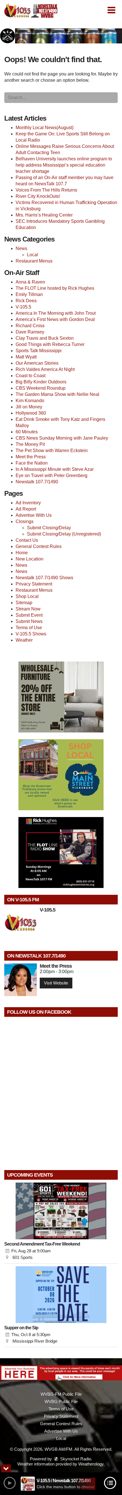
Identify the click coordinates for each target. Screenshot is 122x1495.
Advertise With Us (34, 515)
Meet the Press (31, 456)
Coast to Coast (30, 375)
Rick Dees (26, 300)
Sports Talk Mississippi (39, 350)
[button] (111, 10)
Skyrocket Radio (75, 1458)
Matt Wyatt (26, 356)
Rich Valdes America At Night (45, 369)
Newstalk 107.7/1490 (37, 481)
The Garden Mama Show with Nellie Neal (57, 394)
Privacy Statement (34, 583)
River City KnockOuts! (38, 196)
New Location (29, 559)
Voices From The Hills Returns (46, 190)
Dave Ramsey (30, 331)
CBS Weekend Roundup (41, 388)
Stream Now (28, 608)
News (21, 248)
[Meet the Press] (20, 979)
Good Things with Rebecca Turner (50, 344)
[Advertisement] (61, 35)
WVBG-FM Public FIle (61, 1394)
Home (22, 552)
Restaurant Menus (34, 261)
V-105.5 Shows (31, 633)
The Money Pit (30, 444)
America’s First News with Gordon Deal (55, 319)
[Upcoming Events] (61, 1211)
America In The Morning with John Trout (56, 313)
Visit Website (56, 982)
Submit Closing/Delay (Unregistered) (64, 534)
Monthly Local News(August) (44, 127)
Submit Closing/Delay (49, 527)
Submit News (29, 621)
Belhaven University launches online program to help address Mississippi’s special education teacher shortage (64, 165)
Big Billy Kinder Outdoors (41, 381)
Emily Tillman (29, 294)
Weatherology (91, 1464)
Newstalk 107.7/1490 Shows (44, 577)
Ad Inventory (28, 502)
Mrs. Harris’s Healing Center (44, 215)
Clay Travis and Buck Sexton (45, 338)
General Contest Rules (39, 546)
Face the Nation (32, 463)
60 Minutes (27, 431)
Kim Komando (30, 400)
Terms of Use (29, 627)
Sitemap (24, 602)
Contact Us (27, 540)
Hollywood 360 (31, 413)
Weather (24, 640)
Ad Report (26, 509)
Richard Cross (30, 325)
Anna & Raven (30, 282)
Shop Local (27, 596)
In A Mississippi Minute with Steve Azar (55, 469)
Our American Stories (37, 363)
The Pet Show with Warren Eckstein (52, 450)
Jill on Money (29, 406)
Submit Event (29, 615)
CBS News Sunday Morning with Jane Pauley (62, 438)
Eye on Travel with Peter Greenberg (51, 475)
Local (32, 254)
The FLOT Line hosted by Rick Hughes (55, 288)
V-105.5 (23, 307)
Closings (24, 521)
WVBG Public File (61, 1401)
